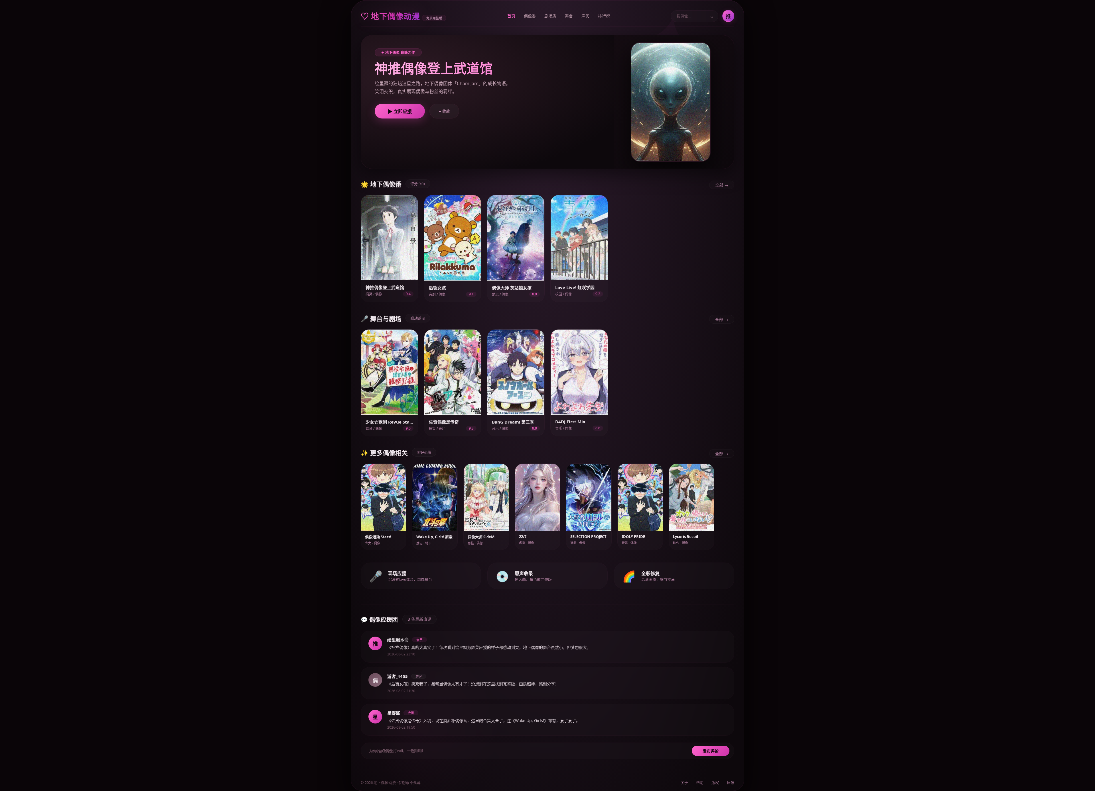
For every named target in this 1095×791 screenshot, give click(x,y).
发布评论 (711, 751)
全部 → (721, 185)
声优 (585, 16)
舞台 (569, 16)
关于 (684, 782)
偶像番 (530, 16)
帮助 (699, 782)
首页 (511, 16)
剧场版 (550, 16)
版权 (715, 782)
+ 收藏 (444, 111)
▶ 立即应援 (400, 111)
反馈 (730, 782)
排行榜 (604, 16)
